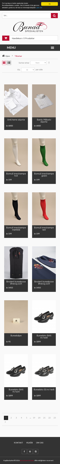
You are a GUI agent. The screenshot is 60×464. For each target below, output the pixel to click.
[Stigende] (49, 63)
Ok (50, 4)
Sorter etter (24, 63)
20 (39, 417)
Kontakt (18, 443)
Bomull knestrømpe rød (44, 228)
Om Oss (39, 443)
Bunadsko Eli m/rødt (44, 389)
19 (34, 417)
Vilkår (29, 443)
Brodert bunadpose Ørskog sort (16, 282)
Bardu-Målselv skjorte (44, 120)
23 (55, 417)
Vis (18, 69)
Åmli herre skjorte (16, 119)
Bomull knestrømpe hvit (16, 174)
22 (49, 417)
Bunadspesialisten (27, 460)
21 (44, 417)
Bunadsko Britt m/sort (16, 390)
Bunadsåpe (16, 335)
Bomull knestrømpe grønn (44, 174)
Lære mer (39, 7)
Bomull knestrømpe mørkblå (16, 228)
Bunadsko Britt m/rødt (44, 336)
